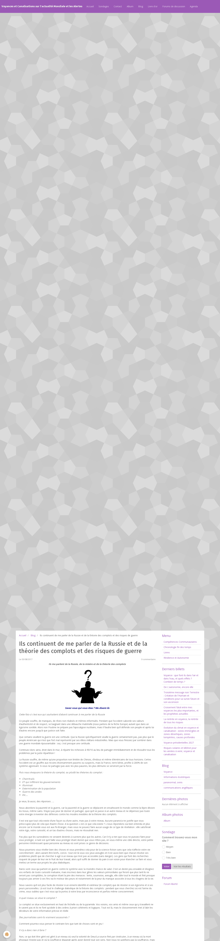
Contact (118, 6)
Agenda (194, 6)
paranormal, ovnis (173, 782)
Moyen (169, 846)
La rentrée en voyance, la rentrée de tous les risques (181, 721)
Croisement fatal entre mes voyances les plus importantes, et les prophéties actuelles (181, 710)
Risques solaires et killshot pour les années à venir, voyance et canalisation (180, 751)
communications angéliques (178, 787)
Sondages (104, 6)
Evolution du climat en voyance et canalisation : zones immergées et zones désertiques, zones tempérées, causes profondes (181, 732)
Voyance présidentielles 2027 (179, 742)
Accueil (90, 6)
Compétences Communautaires (180, 641)
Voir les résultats (182, 866)
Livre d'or (153, 6)
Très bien (171, 857)
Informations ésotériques (177, 777)
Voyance (168, 771)
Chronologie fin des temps (177, 647)
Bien (168, 852)
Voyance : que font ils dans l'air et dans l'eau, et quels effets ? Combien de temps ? (181, 678)
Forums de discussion (173, 6)
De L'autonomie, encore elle (178, 687)
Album (130, 6)
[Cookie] (6, 934)
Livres (167, 652)
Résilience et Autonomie (176, 657)
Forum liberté (171, 883)
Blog (140, 6)
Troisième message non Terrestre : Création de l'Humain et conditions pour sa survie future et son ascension (181, 697)
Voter (166, 866)
